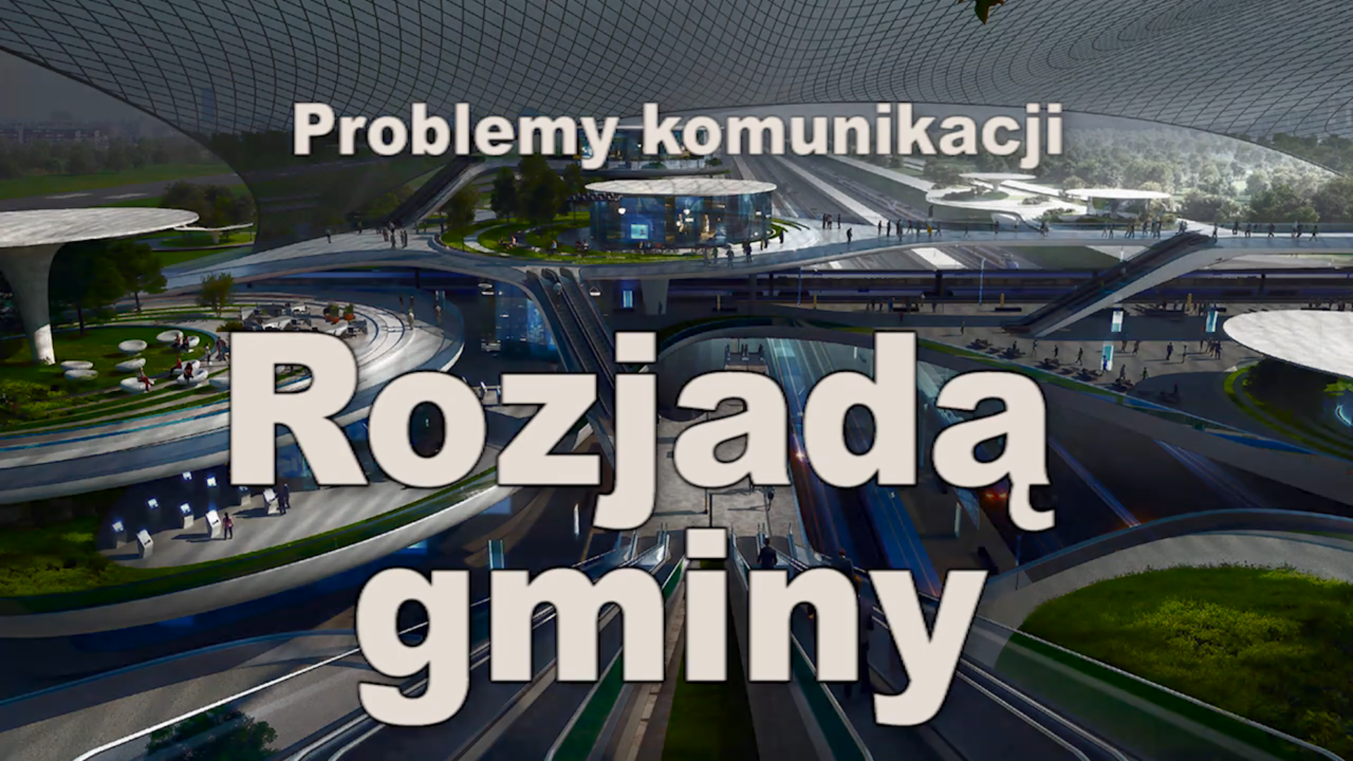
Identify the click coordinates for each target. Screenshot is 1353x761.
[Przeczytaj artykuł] (1324, 751)
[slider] (676, 741)
